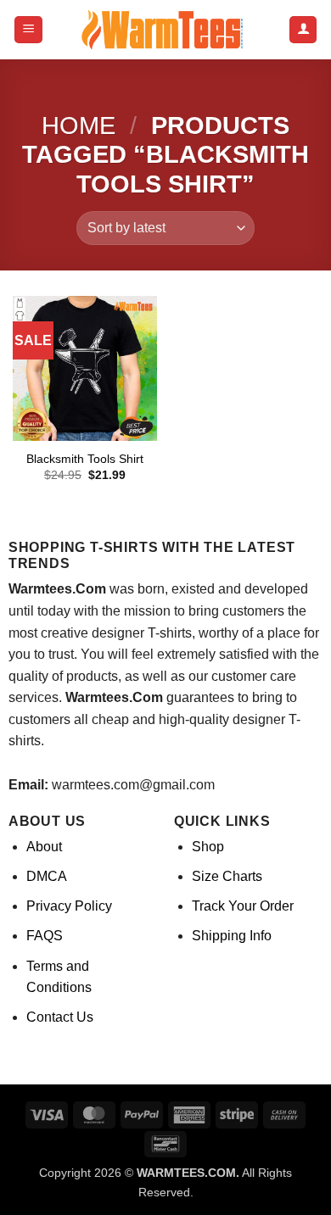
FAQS (44, 935)
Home (78, 125)
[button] (28, 30)
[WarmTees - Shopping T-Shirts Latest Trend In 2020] (165, 29)
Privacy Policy (69, 906)
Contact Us (59, 1017)
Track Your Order (243, 906)
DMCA (46, 876)
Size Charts (227, 876)
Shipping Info (232, 935)
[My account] (303, 30)
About (44, 846)
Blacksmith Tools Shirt (84, 459)
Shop (208, 846)
